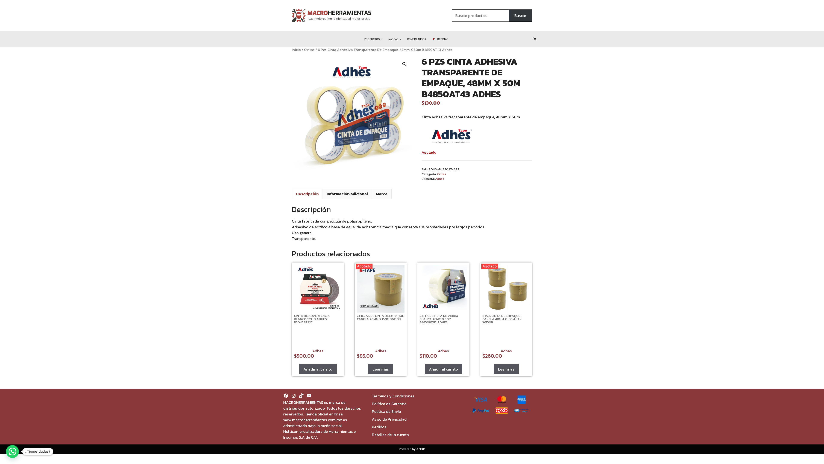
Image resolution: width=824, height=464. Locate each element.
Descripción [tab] (307, 194)
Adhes (439, 178)
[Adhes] (452, 137)
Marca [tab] (382, 194)
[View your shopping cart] (535, 39)
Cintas (309, 49)
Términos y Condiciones (393, 396)
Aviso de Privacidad (389, 419)
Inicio (296, 49)
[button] (404, 64)
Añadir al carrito (317, 369)
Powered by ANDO (412, 448)
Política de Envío (386, 411)
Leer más (381, 369)
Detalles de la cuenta (390, 435)
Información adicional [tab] (347, 194)
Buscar (520, 15)
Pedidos (379, 427)
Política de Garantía (389, 404)
